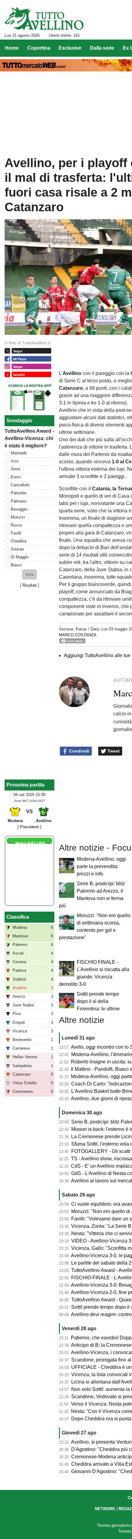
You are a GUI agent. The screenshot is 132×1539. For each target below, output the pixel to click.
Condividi (78, 750)
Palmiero (18, 501)
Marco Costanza (77, 635)
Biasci (16, 565)
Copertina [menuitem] (38, 48)
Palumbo (18, 493)
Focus (81, 629)
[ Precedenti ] (29, 827)
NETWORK (105, 1508)
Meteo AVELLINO (30, 843)
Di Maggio (20, 557)
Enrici (16, 477)
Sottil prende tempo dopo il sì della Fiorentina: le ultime (98, 1001)
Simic (16, 469)
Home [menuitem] (12, 48)
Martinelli (19, 453)
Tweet (113, 750)
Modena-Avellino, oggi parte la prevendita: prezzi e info (101, 866)
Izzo (14, 461)
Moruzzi (18, 517)
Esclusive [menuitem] (70, 48)
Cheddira (18, 541)
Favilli (16, 533)
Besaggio (19, 509)
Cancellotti (20, 485)
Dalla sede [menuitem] (102, 48)
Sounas (17, 549)
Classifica (17, 917)
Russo (16, 525)
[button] (29, 574)
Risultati (29, 585)
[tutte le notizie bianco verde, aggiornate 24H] (44, 19)
